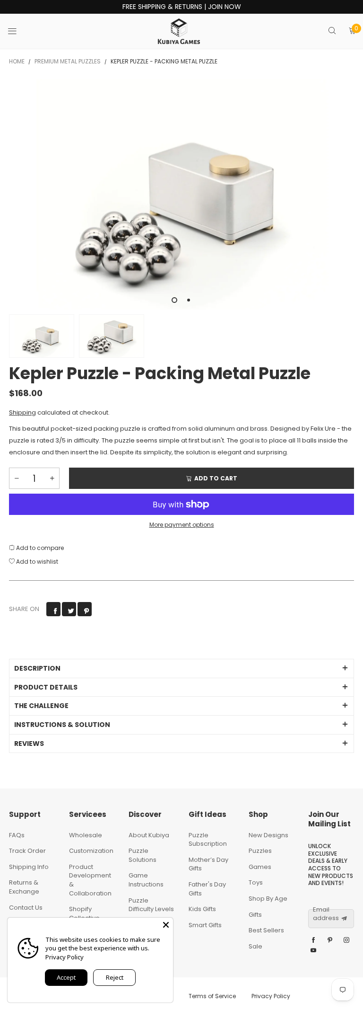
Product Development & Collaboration (90, 880)
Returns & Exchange (24, 887)
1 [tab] (174, 300)
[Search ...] (332, 31)
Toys (256, 882)
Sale (255, 946)
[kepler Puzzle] (181, 194)
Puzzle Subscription (208, 840)
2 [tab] (188, 300)
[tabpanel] (181, 194)
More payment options (181, 525)
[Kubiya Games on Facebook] (313, 940)
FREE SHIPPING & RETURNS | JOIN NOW (181, 6)
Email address (326, 914)
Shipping (22, 412)
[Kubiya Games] (179, 31)
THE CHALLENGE (41, 705)
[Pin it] (85, 609)
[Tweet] (69, 609)
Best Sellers (266, 930)
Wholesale (85, 835)
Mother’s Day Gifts (208, 864)
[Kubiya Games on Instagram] (346, 940)
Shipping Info (29, 866)
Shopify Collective (84, 913)
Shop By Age (268, 898)
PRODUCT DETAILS (46, 687)
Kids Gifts (202, 908)
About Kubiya (149, 835)
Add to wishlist (36, 562)
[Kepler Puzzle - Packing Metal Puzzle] (111, 336)
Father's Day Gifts (207, 889)
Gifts (255, 914)
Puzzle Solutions (142, 855)
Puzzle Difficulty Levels (151, 905)
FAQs (17, 835)
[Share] (53, 609)
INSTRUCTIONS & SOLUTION (62, 724)
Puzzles (260, 850)
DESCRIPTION (37, 668)
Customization (91, 850)
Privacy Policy (270, 996)
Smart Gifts (205, 925)
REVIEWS (29, 743)
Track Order (27, 850)
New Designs (268, 835)
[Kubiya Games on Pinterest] (330, 940)
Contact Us (26, 907)
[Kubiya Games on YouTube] (313, 951)
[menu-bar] (18, 31)
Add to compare (39, 548)
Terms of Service (212, 996)
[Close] (166, 925)
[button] (16, 478)
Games (260, 866)
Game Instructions (146, 880)
